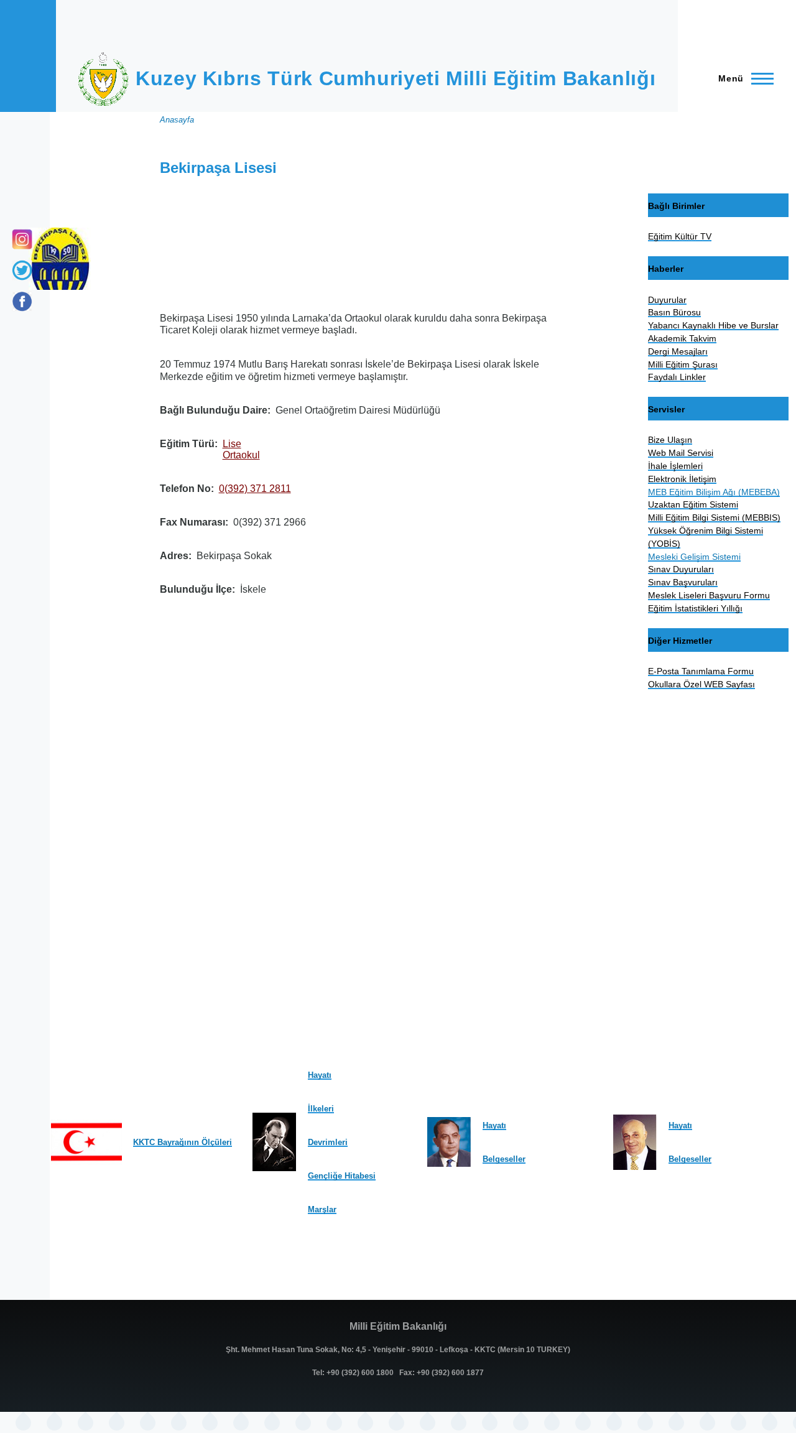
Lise (232, 443)
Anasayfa (177, 119)
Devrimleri (328, 1142)
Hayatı (319, 1075)
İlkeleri (321, 1108)
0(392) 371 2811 (255, 488)
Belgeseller (504, 1159)
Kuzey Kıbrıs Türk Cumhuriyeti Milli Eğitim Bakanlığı (395, 78)
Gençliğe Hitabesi (342, 1175)
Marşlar (322, 1209)
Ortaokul (241, 455)
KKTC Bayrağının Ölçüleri (182, 1142)
